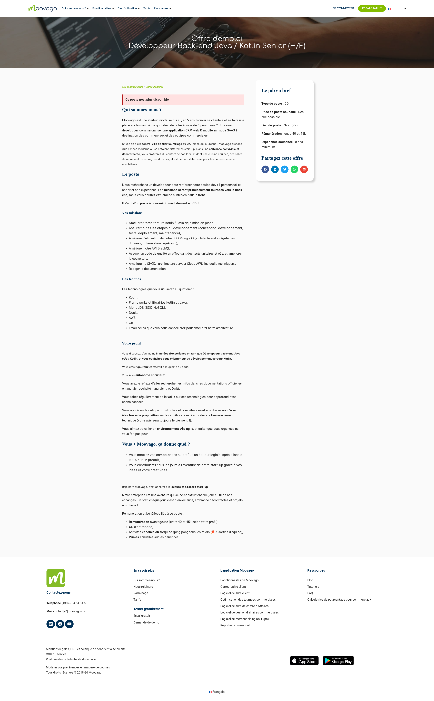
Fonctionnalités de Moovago (239, 580)
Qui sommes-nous (132, 86)
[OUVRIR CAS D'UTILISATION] (139, 8)
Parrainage (140, 593)
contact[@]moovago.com (70, 611)
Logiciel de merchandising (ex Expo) (244, 619)
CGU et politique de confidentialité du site (98, 649)
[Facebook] (60, 624)
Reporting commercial (235, 625)
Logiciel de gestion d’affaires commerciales (249, 612)
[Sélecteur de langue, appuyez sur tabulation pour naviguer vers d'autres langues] (397, 8)
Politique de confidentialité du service (71, 659)
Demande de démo (146, 622)
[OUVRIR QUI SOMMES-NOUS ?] (88, 8)
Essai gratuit (141, 615)
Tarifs (137, 599)
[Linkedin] (50, 624)
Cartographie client (233, 586)
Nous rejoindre (143, 586)
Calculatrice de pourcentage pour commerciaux (339, 599)
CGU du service (56, 654)
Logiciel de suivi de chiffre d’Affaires (244, 606)
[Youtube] (69, 624)
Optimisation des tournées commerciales (248, 599)
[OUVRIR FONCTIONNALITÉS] (113, 8)
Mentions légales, (58, 649)
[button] (265, 169)
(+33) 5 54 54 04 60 (74, 603)
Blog (310, 580)
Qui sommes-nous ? (146, 580)
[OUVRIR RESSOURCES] (170, 8)
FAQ (310, 593)
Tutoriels (313, 586)
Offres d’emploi (154, 86)
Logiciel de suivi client (235, 593)
